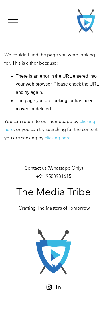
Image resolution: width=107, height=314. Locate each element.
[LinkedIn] (58, 287)
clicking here (58, 138)
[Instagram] (49, 287)
